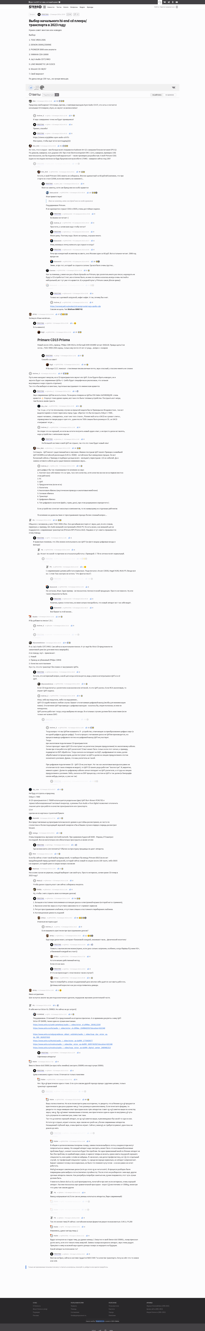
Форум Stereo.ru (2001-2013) (156, 1312)
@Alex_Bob (58, 183)
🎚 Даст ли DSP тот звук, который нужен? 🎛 (44, 2)
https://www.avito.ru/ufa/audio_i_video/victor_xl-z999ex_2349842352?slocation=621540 (69, 1028)
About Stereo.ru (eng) (40, 1309)
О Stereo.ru (37, 1306)
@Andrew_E (67, 232)
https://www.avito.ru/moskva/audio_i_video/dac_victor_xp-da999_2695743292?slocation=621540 (72, 1044)
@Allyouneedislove (52, 672)
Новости (50, 7)
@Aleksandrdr (68, 214)
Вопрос (32, 14)
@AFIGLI (49, 323)
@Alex (49, 115)
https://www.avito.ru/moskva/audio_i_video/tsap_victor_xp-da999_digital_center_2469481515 (72, 1047)
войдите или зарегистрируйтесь (96, 1267)
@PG (48, 538)
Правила (74, 1306)
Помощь (73, 1309)
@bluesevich (68, 249)
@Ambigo (50, 845)
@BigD (57, 355)
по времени (169, 95)
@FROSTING (54, 172)
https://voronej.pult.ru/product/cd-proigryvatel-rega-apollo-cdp (75, 306)
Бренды (90, 7)
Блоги (66, 7)
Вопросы (74, 7)
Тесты (58, 7)
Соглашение (75, 1312)
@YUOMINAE (55, 1052)
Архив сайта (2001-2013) (155, 1309)
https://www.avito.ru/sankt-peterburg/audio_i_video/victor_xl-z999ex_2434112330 (66, 1024)
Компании (112, 1315)
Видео (82, 7)
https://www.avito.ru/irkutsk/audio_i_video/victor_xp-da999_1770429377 (63, 1040)
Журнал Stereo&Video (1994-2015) (158, 1306)
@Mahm (49, 1070)
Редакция (36, 1312)
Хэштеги (112, 1309)
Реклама (36, 1315)
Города (111, 1312)
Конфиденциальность (78, 1315)
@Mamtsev (48, 880)
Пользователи (114, 1306)
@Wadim (49, 625)
